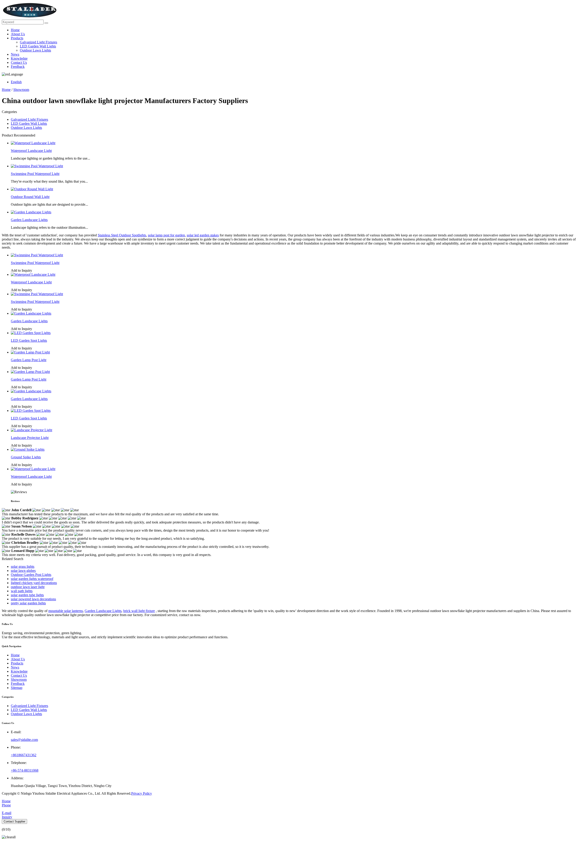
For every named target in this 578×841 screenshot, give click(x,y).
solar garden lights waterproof (32, 579)
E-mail (6, 813)
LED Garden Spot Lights (29, 340)
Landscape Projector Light (30, 438)
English (16, 82)
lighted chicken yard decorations (34, 583)
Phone (6, 805)
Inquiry (7, 817)
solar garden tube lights (27, 595)
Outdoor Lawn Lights (35, 50)
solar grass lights (22, 566)
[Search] (46, 23)
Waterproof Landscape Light (31, 151)
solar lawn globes (23, 570)
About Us (18, 34)
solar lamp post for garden (166, 235)
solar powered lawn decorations (33, 599)
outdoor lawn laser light (27, 587)
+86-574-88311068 (24, 770)
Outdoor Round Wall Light (30, 197)
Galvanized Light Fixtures (38, 42)
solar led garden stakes (203, 235)
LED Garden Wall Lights (38, 46)
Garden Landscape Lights (29, 220)
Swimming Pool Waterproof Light (35, 174)
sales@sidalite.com (24, 740)
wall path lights (22, 591)
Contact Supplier (14, 821)
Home (15, 30)
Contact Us (19, 62)
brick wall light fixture (139, 611)
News (15, 54)
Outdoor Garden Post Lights (31, 575)
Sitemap (16, 688)
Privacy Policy (141, 793)
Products (17, 38)
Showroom (21, 90)
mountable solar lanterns (65, 611)
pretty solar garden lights (28, 603)
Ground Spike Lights (26, 457)
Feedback (18, 66)
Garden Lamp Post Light (28, 360)
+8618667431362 (23, 755)
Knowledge (19, 58)
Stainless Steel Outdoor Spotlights (122, 235)
